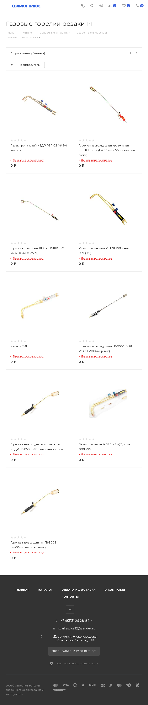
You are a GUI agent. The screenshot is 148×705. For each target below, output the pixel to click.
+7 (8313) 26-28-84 (75, 620)
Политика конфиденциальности (77, 663)
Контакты (70, 596)
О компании (114, 589)
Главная (22, 589)
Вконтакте (70, 609)
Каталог (45, 589)
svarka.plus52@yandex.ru (76, 628)
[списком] (130, 53)
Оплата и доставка (78, 589)
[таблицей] (136, 53)
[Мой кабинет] (101, 6)
